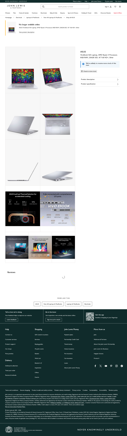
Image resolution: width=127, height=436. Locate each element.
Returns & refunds (10, 375)
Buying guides (39, 344)
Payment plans (68, 335)
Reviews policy (113, 390)
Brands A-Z (38, 363)
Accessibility (103, 390)
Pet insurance (68, 353)
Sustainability (93, 390)
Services (37, 339)
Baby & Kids (53, 13)
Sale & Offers (118, 13)
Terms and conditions (11, 390)
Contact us (8, 335)
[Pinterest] (111, 366)
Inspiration (38, 368)
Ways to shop (77, 1)
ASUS (37, 304)
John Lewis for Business (101, 349)
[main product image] (13, 28)
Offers (37, 372)
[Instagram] (116, 366)
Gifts (95, 13)
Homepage (8, 17)
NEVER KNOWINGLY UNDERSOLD (16, 1)
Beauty (62, 13)
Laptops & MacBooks (32, 17)
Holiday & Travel (86, 13)
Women (7, 13)
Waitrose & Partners (100, 339)
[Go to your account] (110, 6)
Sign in (107, 7)
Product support (10, 344)
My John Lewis (109, 1)
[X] (100, 366)
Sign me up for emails (53, 319)
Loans (66, 363)
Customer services (11, 339)
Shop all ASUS (70, 17)
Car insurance (68, 358)
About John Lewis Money (72, 368)
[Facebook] (95, 366)
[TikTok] (122, 366)
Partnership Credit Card (71, 339)
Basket (37, 353)
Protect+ (96, 358)
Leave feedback (11, 319)
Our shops (8, 349)
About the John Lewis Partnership (104, 344)
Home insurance (69, 349)
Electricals (44, 13)
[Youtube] (106, 366)
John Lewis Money (96, 1)
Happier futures (98, 353)
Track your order (10, 370)
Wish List (38, 358)
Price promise (9, 353)
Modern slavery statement (62, 390)
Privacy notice (76, 390)
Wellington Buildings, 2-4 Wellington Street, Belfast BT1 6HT (67, 402)
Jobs (95, 335)
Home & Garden (24, 13)
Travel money (68, 344)
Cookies (85, 390)
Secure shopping (25, 390)
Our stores (118, 1)
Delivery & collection (11, 366)
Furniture (34, 13)
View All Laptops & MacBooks (53, 17)
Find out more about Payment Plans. (15, 407)
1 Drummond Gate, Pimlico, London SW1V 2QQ (63, 396)
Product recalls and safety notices (42, 390)
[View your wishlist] (114, 6)
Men (14, 13)
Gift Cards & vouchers (41, 335)
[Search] (43, 6)
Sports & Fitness (73, 13)
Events (37, 377)
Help (86, 1)
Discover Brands (106, 13)
